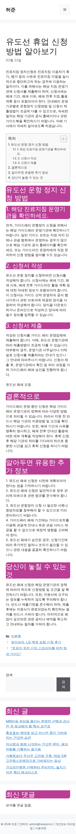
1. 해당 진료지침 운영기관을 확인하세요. (41, 151)
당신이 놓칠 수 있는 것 (27, 177)
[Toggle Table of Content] (61, 139)
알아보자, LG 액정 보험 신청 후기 (36, 642)
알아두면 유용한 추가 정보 (29, 172)
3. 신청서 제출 (27, 163)
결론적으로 (19, 167)
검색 (9, 675)
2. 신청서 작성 (27, 158)
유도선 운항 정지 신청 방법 (29, 144)
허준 (11, 10)
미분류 (16, 636)
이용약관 (40, 828)
